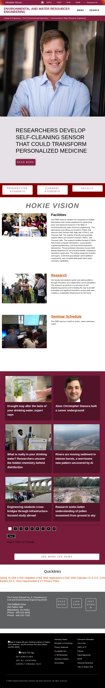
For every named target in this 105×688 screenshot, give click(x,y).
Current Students (52, 190)
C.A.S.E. (94, 577)
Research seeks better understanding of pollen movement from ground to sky (75, 511)
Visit (59, 2)
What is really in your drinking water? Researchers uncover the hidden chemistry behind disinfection (27, 461)
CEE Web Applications (50, 577)
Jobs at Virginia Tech (85, 667)
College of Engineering (13, 18)
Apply (49, 2)
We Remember (62, 655)
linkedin (76, 603)
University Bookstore (85, 663)
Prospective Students (17, 190)
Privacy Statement (61, 647)
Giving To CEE (8, 577)
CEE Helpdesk (27, 577)
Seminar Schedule (66, 316)
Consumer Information (85, 639)
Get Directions (25, 657)
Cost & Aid (81, 643)
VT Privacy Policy (49, 581)
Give (68, 2)
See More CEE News (56, 557)
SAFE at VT (82, 647)
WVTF (79, 659)
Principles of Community (63, 643)
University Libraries (61, 659)
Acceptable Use (60, 651)
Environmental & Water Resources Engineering (68, 18)
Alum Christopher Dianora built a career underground (76, 408)
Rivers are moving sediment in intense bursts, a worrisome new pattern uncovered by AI (75, 458)
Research (59, 275)
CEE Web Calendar (76, 577)
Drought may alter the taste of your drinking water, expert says (26, 410)
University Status (60, 639)
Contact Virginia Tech (29, 664)
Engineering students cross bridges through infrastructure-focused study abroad (27, 511)
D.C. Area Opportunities (24, 581)
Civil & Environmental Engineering (36, 18)
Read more (25, 162)
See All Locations (27, 660)
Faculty (87, 188)
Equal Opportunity (84, 655)
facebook (62, 603)
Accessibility (59, 663)
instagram (91, 604)
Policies (80, 651)
